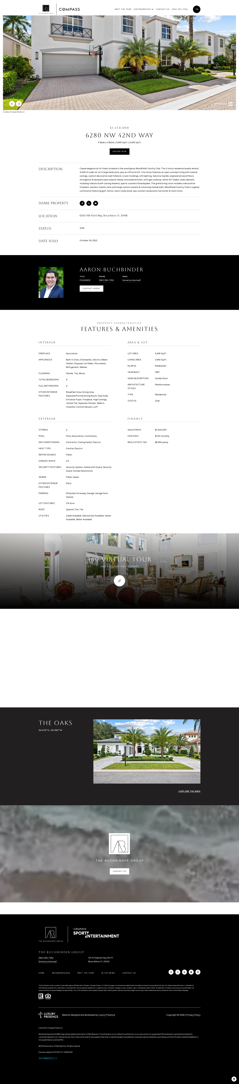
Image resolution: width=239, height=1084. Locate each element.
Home (42, 973)
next (19, 104)
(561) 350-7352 (180, 9)
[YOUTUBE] (191, 972)
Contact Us (129, 973)
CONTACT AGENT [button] (91, 288)
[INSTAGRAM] (177, 972)
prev (12, 104)
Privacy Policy (193, 1015)
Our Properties (142, 9)
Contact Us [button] (119, 871)
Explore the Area (189, 791)
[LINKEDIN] (184, 972)
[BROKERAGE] (197, 972)
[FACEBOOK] (171, 972)
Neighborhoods (61, 973)
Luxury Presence (107, 1015)
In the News (108, 973)
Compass (111, 985)
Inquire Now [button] (119, 151)
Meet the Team (123, 9)
